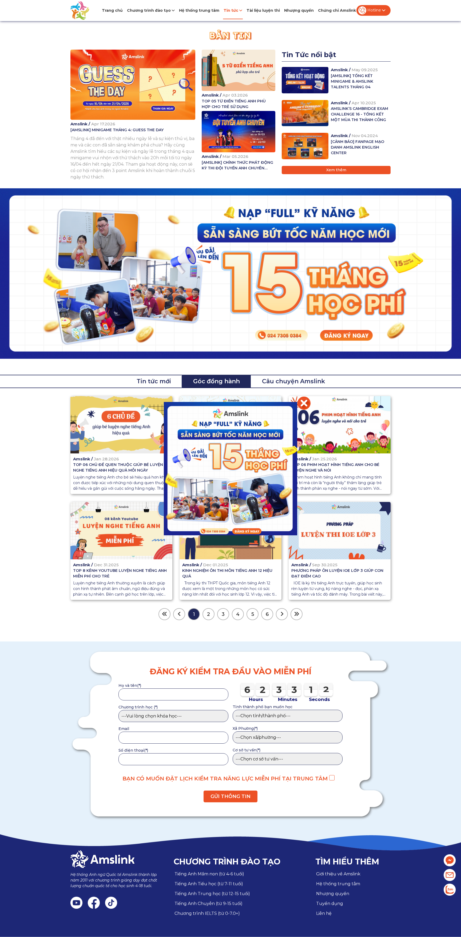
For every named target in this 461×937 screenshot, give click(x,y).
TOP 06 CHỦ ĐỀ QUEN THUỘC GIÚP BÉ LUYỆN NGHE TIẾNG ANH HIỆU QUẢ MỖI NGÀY (118, 467)
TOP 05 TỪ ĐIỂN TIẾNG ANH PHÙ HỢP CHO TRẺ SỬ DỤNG (234, 104)
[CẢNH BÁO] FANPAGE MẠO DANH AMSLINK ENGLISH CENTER (357, 147)
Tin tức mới (154, 381)
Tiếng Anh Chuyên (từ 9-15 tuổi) (208, 903)
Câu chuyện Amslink (293, 381)
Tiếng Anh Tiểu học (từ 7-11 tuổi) (208, 883)
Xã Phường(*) (245, 728)
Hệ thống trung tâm (199, 10)
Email (123, 728)
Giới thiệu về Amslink (338, 873)
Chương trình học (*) (138, 707)
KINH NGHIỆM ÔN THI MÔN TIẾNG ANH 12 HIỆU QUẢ (227, 573)
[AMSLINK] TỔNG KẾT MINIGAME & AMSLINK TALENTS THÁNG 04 (352, 81)
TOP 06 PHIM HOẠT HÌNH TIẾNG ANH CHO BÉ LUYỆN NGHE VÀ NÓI (335, 467)
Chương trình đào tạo (149, 10)
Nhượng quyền (299, 10)
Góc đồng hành (216, 381)
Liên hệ (324, 913)
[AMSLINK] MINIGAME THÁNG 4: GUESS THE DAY (117, 129)
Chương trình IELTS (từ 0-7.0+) (207, 913)
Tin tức (231, 10)
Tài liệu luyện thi (263, 10)
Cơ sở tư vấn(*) (246, 750)
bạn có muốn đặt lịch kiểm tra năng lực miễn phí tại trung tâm (225, 778)
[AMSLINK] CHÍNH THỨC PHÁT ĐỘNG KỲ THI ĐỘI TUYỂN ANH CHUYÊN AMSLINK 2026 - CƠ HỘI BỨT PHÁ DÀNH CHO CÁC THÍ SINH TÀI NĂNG (237, 165)
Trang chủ (112, 10)
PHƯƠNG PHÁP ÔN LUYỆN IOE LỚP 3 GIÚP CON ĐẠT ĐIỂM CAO (337, 573)
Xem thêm (336, 170)
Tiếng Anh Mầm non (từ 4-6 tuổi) (209, 873)
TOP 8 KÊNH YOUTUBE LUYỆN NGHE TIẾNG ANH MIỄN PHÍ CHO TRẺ (120, 573)
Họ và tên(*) (129, 685)
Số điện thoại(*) (133, 750)
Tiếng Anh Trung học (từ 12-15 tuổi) (212, 893)
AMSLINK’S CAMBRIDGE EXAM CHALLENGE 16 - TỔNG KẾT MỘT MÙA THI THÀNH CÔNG (359, 114)
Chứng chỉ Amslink (337, 10)
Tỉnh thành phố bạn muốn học (262, 706)
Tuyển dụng (329, 903)
